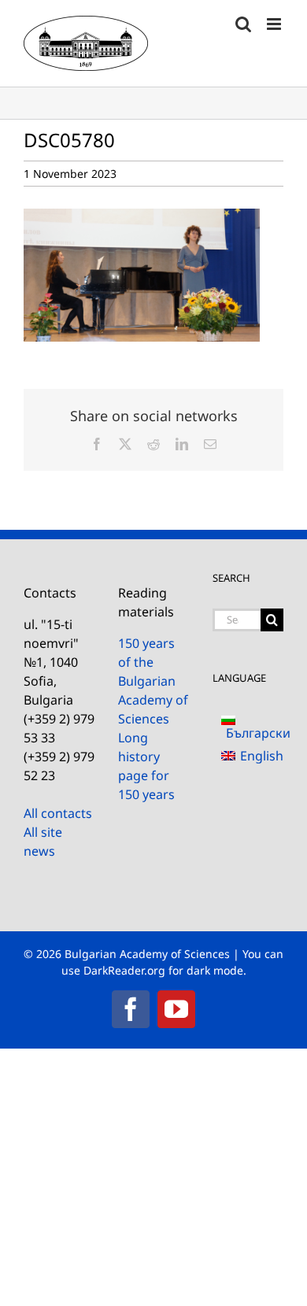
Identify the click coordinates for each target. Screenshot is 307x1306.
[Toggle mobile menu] (275, 24)
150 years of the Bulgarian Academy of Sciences (153, 681)
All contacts (58, 813)
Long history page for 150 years (146, 766)
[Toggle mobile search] (243, 24)
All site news (43, 841)
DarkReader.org (124, 970)
